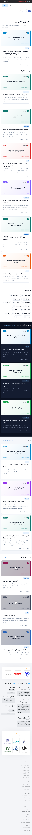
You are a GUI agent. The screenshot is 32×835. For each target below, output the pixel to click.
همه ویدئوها (5, 557)
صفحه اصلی (28, 11)
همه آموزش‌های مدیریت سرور (9, 325)
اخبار (24, 11)
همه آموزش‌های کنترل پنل (8, 441)
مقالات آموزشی (20, 11)
